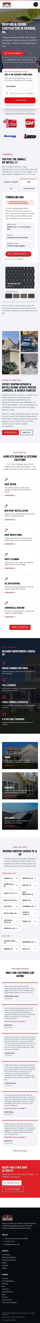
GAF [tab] (29, 182)
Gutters (4, 1268)
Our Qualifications (8, 1281)
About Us (26, 432)
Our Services (10, 432)
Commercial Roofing (9, 1260)
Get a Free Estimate (17, 254)
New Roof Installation (9, 1257)
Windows (5, 1265)
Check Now (21, 100)
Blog (3, 1294)
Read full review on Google (14, 1021)
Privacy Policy (7, 1300)
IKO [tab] (11, 189)
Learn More (9, 765)
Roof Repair (6, 1255)
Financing (5, 1289)
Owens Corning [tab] (11, 182)
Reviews (5, 1284)
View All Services (20, 627)
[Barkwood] (31, 296)
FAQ (3, 1286)
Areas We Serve (7, 1292)
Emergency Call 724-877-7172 (20, 60)
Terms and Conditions (9, 1302)
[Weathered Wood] (24, 296)
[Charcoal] (8, 296)
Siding (4, 1263)
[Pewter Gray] (16, 296)
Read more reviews (20, 1151)
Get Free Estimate (13, 53)
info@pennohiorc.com (12, 1244)
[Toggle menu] (35, 4)
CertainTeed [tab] (29, 189)
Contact (4, 1297)
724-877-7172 (13, 1183)
